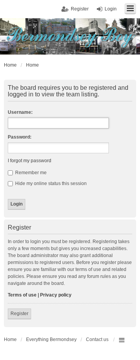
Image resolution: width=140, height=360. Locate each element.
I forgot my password (29, 160)
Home (10, 339)
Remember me (30, 172)
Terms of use (22, 295)
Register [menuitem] (80, 9)
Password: (20, 137)
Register (19, 313)
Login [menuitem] (111, 9)
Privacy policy (56, 295)
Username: (20, 112)
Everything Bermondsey (51, 339)
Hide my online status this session (50, 183)
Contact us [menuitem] (97, 339)
